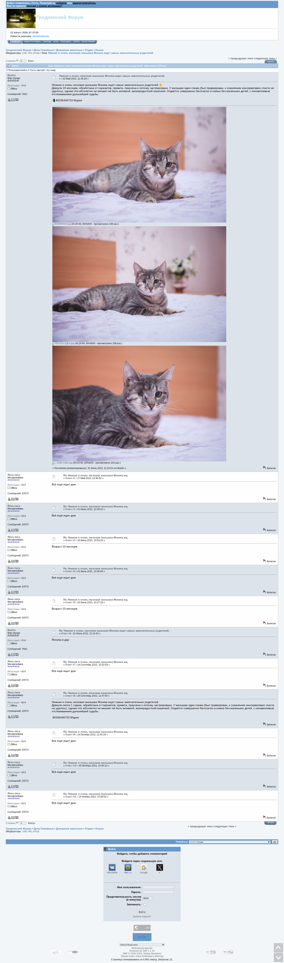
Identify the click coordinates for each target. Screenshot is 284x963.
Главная (16, 42)
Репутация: (14, 85)
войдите (61, 3)
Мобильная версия (142, 948)
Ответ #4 (70, 571)
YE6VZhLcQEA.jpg (64, 343)
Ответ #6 (66, 633)
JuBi (24, 53)
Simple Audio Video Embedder (137, 956)
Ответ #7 (70, 664)
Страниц (11, 61)
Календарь (66, 42)
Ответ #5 (70, 602)
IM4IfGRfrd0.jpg (62, 224)
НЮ (30, 53)
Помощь (47, 42)
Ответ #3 (70, 540)
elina (35, 53)
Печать (271, 62)
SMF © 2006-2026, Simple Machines (142, 953)
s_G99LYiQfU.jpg (63, 462)
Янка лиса (14, 474)
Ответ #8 (70, 695)
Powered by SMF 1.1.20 (142, 950)
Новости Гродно (32, 42)
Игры (56, 42)
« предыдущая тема (240, 58)
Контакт (142, 937)
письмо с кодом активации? (44, 5)
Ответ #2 (70, 509)
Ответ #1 (70, 478)
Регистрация (88, 42)
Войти (76, 42)
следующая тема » (265, 58)
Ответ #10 (71, 765)
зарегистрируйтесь (84, 3)
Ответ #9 (70, 734)
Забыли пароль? (142, 916)
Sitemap (159, 956)
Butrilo (12, 75)
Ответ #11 (71, 796)
